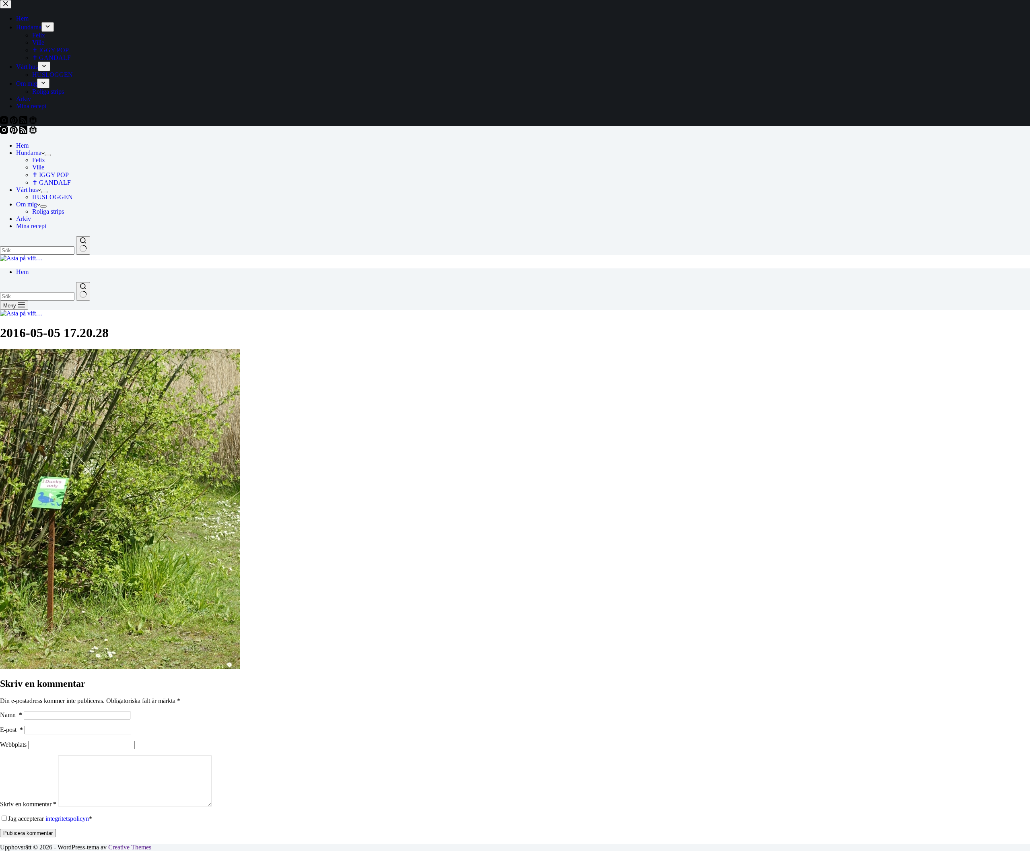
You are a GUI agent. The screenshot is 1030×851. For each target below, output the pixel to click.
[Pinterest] (14, 131)
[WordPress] (33, 131)
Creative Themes (129, 847)
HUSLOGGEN (52, 197)
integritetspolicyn (67, 818)
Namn (11, 714)
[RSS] (24, 131)
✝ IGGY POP (50, 174)
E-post (11, 729)
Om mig (26, 204)
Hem (22, 145)
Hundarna (28, 152)
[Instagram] (5, 131)
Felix (38, 160)
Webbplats (13, 744)
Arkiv (23, 218)
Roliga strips (48, 211)
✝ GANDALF (51, 182)
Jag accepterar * (50, 818)
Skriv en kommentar (28, 804)
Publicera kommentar (28, 833)
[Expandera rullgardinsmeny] (48, 155)
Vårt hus (27, 189)
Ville (38, 167)
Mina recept (31, 226)
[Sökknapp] (83, 245)
